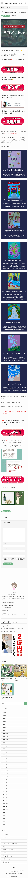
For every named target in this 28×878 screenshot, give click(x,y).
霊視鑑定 (6, 862)
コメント (5, 527)
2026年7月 (5, 715)
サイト (4, 553)
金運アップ (6, 859)
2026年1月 (5, 730)
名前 (4, 543)
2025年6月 (5, 752)
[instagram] (14, 867)
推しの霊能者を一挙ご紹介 (11, 873)
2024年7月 (5, 785)
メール (5, 548)
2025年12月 (5, 733)
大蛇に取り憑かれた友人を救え (11, 843)
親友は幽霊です (7, 856)
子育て (5, 847)
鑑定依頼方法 (21, 870)
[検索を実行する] (25, 703)
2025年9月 (5, 743)
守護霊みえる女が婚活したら (10, 850)
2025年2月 (5, 764)
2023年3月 (5, 824)
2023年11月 (5, 806)
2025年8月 (5, 746)
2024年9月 (5, 779)
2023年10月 (5, 809)
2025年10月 (5, 739)
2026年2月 (5, 727)
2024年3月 (5, 794)
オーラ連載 (6, 835)
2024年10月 (5, 776)
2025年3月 (5, 761)
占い (5, 841)
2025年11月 (5, 737)
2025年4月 (5, 758)
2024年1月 (5, 800)
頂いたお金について (14, 871)
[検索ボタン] (25, 3)
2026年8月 (5, 712)
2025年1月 (5, 767)
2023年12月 (5, 803)
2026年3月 (5, 724)
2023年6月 (5, 821)
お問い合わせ (19, 873)
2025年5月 (5, 755)
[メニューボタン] (2, 3)
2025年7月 (5, 749)
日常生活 (6, 853)
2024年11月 (5, 773)
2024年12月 (5, 770)
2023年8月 (5, 815)
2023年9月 (5, 812)
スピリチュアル (6, 15)
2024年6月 (5, 788)
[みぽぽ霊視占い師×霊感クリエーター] (14, 3)
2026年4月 (5, 721)
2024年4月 (5, 791)
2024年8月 (5, 782)
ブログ (8, 870)
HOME (5, 870)
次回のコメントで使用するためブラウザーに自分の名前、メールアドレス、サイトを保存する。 (14, 559)
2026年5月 (5, 718)
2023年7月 (5, 818)
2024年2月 (5, 797)
